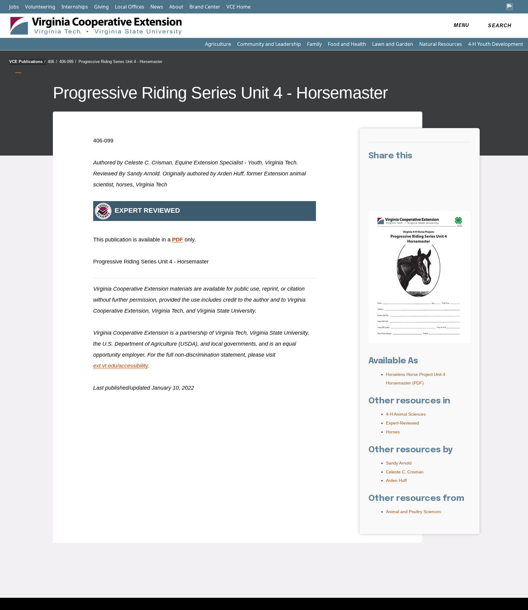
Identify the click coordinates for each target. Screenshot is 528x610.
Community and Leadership (269, 44)
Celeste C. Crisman (405, 471)
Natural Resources (440, 44)
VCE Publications (27, 61)
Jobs (14, 6)
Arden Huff (396, 480)
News (156, 6)
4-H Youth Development (495, 44)
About (176, 6)
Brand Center (204, 6)
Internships (74, 6)
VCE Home (238, 6)
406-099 (67, 61)
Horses (393, 431)
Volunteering (40, 6)
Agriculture (218, 44)
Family (314, 44)
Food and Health (347, 44)
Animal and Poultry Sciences (413, 511)
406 (52, 61)
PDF (177, 240)
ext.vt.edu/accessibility (120, 366)
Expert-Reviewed (402, 423)
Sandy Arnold (399, 463)
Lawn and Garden (392, 44)
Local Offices (129, 6)
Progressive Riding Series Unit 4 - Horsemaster (120, 61)
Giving (101, 6)
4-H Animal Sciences (406, 414)
